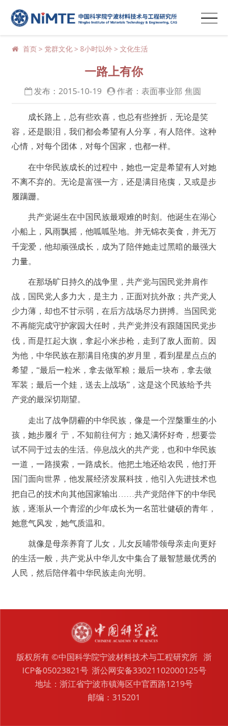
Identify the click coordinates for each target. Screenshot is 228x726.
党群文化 (58, 49)
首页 (30, 49)
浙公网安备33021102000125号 (149, 670)
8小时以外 (96, 49)
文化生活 (134, 49)
